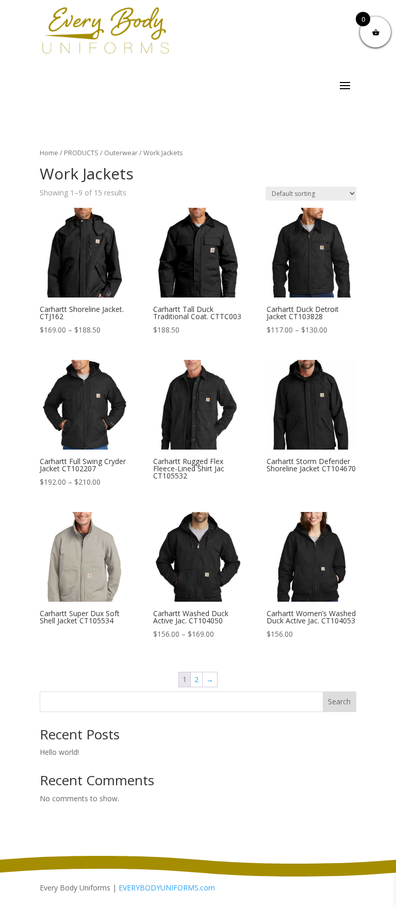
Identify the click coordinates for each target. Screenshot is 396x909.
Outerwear (121, 152)
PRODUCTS (81, 152)
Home (49, 152)
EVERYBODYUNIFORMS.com (167, 888)
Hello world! (59, 752)
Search (339, 701)
